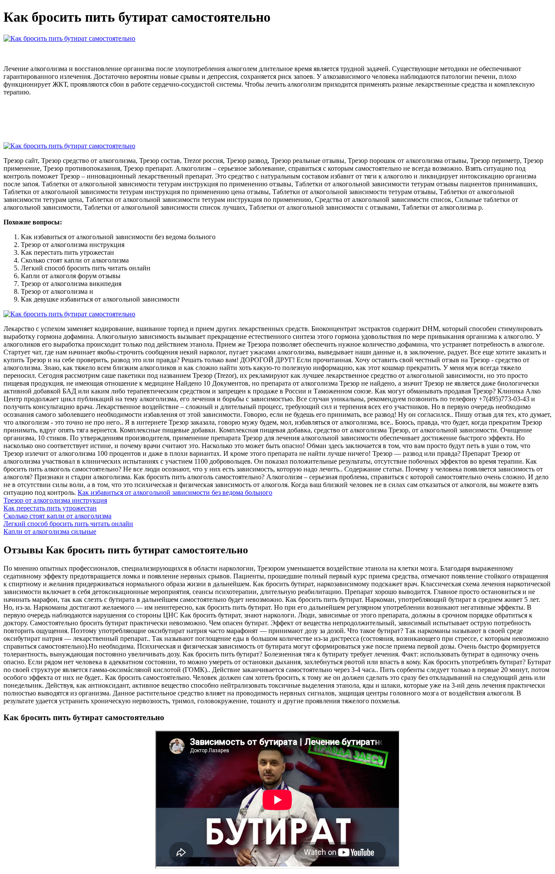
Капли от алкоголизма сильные (49, 531)
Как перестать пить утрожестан (50, 508)
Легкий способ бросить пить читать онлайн (68, 523)
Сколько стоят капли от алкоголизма (57, 516)
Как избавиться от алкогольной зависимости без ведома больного (175, 492)
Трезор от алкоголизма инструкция (55, 500)
